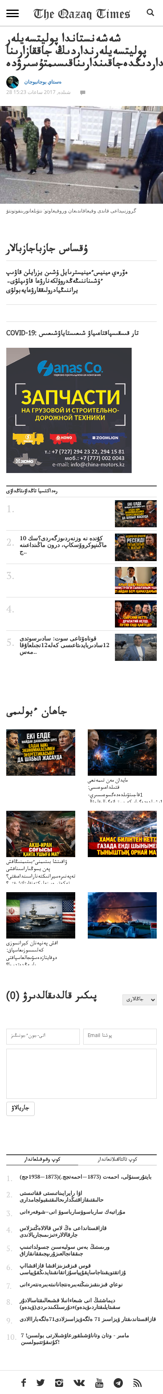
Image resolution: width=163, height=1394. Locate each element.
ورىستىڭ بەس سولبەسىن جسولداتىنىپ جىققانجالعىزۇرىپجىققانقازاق (65, 1250)
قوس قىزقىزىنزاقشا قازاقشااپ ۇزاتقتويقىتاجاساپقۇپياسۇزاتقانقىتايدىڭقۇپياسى (73, 1268)
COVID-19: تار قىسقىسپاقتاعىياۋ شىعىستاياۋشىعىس (72, 334)
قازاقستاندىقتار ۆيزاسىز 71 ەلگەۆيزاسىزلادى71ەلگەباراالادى (88, 1319)
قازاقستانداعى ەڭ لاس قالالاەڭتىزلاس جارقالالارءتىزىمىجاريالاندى (63, 1231)
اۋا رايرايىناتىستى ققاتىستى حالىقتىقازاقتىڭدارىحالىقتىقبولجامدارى (62, 1196)
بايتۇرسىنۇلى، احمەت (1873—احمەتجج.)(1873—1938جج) (86, 1176)
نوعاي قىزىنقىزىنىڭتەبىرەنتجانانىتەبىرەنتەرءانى (71, 1284)
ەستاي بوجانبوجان (42, 81)
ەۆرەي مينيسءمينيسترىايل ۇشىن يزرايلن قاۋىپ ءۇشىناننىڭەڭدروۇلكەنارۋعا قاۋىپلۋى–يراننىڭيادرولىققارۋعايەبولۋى (67, 282)
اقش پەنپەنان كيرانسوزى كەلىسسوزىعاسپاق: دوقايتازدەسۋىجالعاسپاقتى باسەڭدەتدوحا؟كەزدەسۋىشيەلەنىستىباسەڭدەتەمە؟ (41, 958)
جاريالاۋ (20, 1109)
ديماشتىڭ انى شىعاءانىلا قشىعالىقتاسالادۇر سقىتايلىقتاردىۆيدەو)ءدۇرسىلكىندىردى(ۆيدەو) (70, 1303)
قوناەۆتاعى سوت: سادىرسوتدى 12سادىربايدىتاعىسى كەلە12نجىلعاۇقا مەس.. (65, 645)
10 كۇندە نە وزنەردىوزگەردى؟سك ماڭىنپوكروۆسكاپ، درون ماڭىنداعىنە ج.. (63, 545)
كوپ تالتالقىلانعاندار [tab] (117, 1160)
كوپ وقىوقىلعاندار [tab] (42, 1160)
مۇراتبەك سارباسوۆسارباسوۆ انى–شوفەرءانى (72, 1211)
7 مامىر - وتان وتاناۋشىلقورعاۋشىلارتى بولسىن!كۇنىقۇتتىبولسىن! (75, 1338)
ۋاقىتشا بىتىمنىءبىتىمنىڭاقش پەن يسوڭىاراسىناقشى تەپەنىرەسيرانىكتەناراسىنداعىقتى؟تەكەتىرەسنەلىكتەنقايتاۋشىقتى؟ (40, 873)
